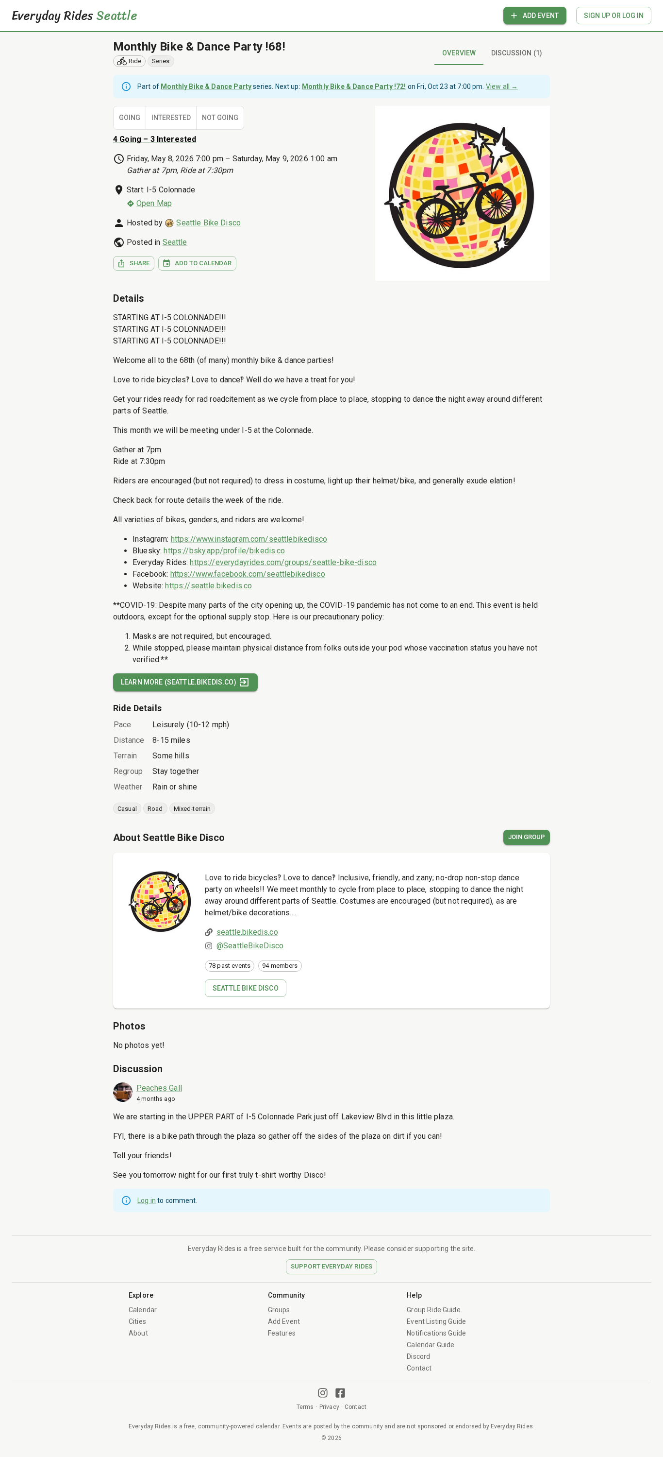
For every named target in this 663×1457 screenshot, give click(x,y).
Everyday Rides (74, 15)
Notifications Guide (436, 1333)
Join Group (526, 836)
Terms (305, 1407)
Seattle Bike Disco (208, 222)
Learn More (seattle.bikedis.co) (178, 682)
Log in (146, 1200)
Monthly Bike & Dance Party (206, 86)
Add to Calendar (203, 263)
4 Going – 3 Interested (154, 139)
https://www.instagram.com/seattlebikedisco (249, 539)
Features (282, 1333)
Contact (419, 1368)
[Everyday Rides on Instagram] (323, 1393)
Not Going (220, 117)
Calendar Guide (430, 1345)
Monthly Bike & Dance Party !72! (354, 86)
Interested (171, 117)
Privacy (329, 1407)
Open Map (154, 203)
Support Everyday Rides (331, 1266)
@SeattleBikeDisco (250, 945)
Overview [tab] (459, 53)
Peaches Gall (159, 1088)
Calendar (143, 1310)
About (138, 1333)
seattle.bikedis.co (247, 932)
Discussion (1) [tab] (516, 53)
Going (129, 117)
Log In (614, 15)
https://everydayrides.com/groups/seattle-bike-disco (283, 562)
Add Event (541, 15)
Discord (418, 1356)
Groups (279, 1310)
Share (139, 263)
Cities (137, 1321)
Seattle (175, 242)
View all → (502, 86)
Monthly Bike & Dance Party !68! (199, 46)
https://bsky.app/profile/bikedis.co (224, 550)
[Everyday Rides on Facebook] (340, 1393)
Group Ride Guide (433, 1310)
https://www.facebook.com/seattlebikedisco (247, 574)
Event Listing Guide (436, 1321)
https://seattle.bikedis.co (208, 585)
